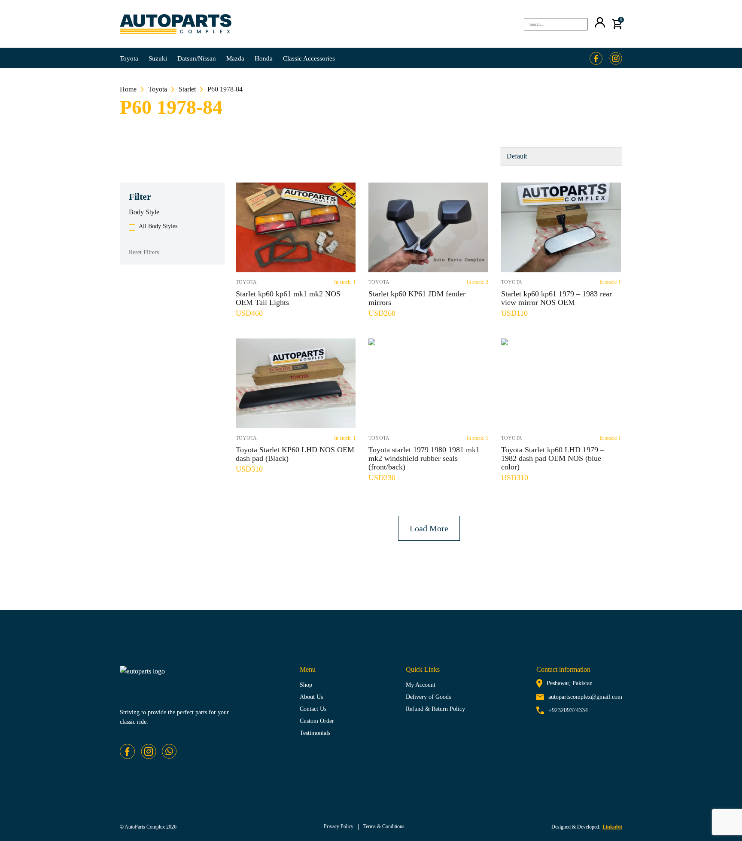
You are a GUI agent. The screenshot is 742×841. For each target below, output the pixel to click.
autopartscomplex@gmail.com (585, 697)
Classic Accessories (309, 58)
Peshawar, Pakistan (570, 683)
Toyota (129, 58)
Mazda (235, 58)
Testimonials (315, 733)
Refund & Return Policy (435, 709)
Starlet (187, 89)
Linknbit (612, 827)
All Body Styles (158, 226)
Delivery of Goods (428, 697)
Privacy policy (338, 826)
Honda (264, 58)
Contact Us (313, 709)
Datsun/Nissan (196, 58)
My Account (420, 685)
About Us (311, 697)
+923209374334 (568, 710)
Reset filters (144, 252)
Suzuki (158, 58)
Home (128, 89)
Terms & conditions (383, 826)
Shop (306, 685)
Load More (429, 528)
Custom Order (317, 721)
